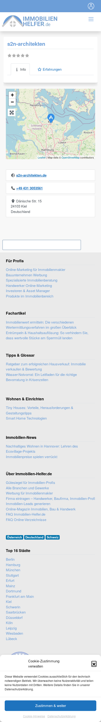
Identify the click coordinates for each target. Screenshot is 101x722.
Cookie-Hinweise (34, 716)
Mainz (10, 585)
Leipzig (11, 627)
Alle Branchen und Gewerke (27, 487)
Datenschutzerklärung (61, 716)
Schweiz (52, 537)
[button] (94, 663)
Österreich (14, 537)
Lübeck (11, 638)
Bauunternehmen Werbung (26, 274)
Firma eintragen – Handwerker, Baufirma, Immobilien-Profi (50, 498)
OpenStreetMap (71, 157)
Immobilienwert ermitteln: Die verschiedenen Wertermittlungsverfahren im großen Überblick (41, 325)
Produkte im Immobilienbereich (29, 295)
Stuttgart (12, 575)
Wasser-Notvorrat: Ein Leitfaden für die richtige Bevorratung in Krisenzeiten (41, 377)
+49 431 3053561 (29, 188)
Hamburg (13, 564)
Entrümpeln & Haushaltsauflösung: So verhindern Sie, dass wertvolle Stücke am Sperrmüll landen (47, 335)
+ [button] (12, 95)
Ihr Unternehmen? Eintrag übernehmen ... (41, 245)
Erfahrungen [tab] (52, 69)
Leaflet (42, 157)
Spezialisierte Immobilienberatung (31, 280)
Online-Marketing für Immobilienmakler (35, 269)
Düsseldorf (14, 617)
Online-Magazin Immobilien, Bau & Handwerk (41, 508)
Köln (9, 622)
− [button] (12, 102)
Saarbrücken (16, 612)
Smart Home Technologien (26, 418)
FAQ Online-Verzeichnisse (26, 519)
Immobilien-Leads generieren (28, 503)
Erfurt (10, 580)
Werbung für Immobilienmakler (29, 492)
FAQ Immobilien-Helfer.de (25, 514)
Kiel (9, 601)
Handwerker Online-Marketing (29, 285)
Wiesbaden (14, 633)
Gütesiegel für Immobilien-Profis (30, 482)
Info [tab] (23, 69)
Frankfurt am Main (20, 596)
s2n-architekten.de (31, 175)
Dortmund (13, 590)
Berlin (10, 559)
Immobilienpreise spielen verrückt (31, 456)
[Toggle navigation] (91, 6)
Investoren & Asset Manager (28, 290)
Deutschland (34, 537)
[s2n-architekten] (51, 118)
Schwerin (13, 606)
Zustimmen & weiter (50, 705)
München (13, 569)
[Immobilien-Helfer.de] (30, 20)
